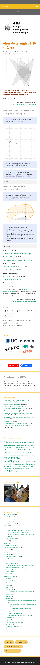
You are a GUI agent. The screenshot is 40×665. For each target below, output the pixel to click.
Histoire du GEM (10, 583)
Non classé (7, 550)
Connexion (9, 642)
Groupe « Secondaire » (10, 411)
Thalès (32, 466)
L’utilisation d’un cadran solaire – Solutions (16, 425)
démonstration (11, 452)
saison (15, 466)
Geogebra (12, 455)
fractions (6, 455)
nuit (19, 458)
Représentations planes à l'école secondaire (23, 604)
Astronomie (9, 589)
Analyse (8, 587)
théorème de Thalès (23, 468)
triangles (20, 325)
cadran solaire (22, 445)
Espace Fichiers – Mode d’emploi (13, 423)
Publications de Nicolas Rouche (15, 567)
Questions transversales (13, 626)
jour (33, 455)
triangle (8, 470)
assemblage (30, 442)
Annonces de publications (13, 556)
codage (26, 447)
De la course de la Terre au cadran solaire (20, 592)
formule (34, 452)
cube (5, 450)
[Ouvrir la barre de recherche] (37, 6)
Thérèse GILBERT (18, 51)
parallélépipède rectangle (29, 461)
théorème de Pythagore (11, 468)
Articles (8, 559)
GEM (16, 23)
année (14, 442)
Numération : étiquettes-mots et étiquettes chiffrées (19, 417)
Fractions (8, 596)
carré (29, 445)
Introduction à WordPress (13, 646)
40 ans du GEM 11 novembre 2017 (17, 530)
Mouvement (7, 276)
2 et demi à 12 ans (11, 320)
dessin (12, 450)
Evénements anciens (12, 528)
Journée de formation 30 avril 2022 (18, 532)
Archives (6, 526)
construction (32, 447)
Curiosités (9, 594)
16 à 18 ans (9, 521)
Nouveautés (7, 552)
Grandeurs (9, 617)
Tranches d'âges (9, 514)
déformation (24, 449)
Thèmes (6, 585)
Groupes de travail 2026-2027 (12, 404)
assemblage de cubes (11, 445)
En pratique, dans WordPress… (13, 545)
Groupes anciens (11, 538)
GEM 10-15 (13, 54)
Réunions (10, 580)
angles (10, 442)
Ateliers (6, 541)
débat (16, 450)
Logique (8, 620)
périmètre (32, 464)
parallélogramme (13, 461)
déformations (12, 325)
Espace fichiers (21, 642)
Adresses (7, 421)
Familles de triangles (9, 257)
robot (11, 466)
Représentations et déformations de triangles (17, 254)
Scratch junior (21, 466)
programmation (22, 464)
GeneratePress (30, 662)
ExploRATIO (27, 452)
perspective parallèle (9, 464)
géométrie (25, 455)
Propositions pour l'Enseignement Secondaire (19, 565)
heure (29, 455)
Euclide (20, 452)
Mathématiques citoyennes (14, 622)
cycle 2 (9, 450)
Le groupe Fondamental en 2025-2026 (15, 409)
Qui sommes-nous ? (10, 576)
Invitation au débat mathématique (14, 406)
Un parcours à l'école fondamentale (20, 609)
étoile (20, 471)
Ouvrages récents (11, 563)
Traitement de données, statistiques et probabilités (21, 629)
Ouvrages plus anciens (12, 561)
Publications (7, 554)
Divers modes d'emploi (12, 651)
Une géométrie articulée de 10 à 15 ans (24, 104)
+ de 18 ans (9, 517)
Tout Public (9, 574)
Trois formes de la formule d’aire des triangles (17, 260)
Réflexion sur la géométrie (15, 613)
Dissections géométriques (11, 267)
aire (6, 325)
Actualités (9, 578)
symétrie (28, 466)
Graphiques (18, 455)
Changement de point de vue (12, 279)
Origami (10, 611)
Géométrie (20, 320)
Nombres (8, 624)
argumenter (21, 442)
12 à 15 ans (9, 519)
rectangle (6, 466)
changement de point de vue (14, 447)
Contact (6, 543)
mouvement (11, 457)
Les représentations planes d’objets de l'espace (22, 601)
